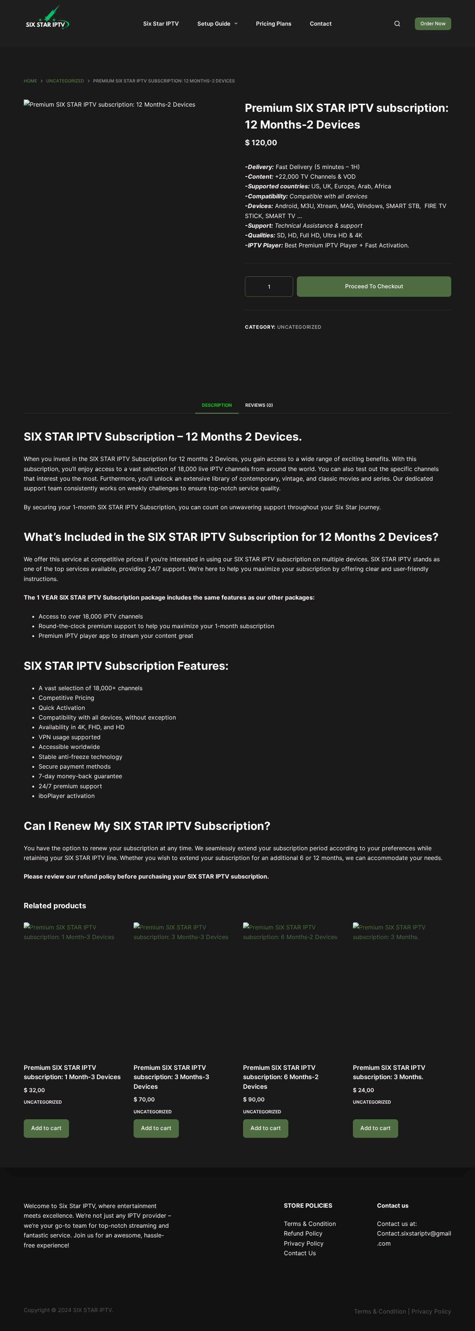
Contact (321, 23)
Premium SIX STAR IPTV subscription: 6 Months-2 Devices (281, 1077)
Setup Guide (213, 23)
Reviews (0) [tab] (259, 405)
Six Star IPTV (161, 23)
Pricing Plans (273, 23)
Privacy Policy (304, 1243)
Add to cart (46, 1128)
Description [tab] (217, 405)
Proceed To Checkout (374, 286)
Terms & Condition (310, 1223)
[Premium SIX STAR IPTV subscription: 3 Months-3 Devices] (183, 988)
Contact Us (300, 1253)
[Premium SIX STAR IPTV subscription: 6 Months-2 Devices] (292, 988)
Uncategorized (299, 327)
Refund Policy (303, 1233)
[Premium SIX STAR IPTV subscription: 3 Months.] (402, 988)
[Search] (397, 23)
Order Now (433, 23)
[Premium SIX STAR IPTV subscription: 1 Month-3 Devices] (73, 988)
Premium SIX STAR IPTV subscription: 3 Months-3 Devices (171, 1077)
